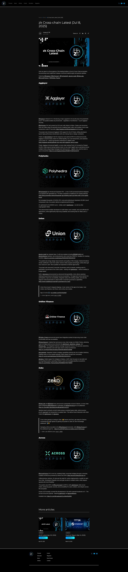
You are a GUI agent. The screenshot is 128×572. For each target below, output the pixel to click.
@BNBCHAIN (77, 254)
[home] (4, 3)
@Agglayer (47, 76)
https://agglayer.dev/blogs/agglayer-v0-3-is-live (69, 129)
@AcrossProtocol (43, 78)
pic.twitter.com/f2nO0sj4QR (58, 292)
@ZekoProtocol (70, 405)
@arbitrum (72, 344)
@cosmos (46, 274)
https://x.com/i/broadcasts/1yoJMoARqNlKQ (59, 496)
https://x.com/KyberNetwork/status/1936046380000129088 (55, 349)
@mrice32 (62, 493)
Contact (48, 560)
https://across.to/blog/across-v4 (76, 475)
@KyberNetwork (43, 342)
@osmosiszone (43, 256)
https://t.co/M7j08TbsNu (61, 429)
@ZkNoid (50, 403)
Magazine (37, 3)
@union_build (72, 76)
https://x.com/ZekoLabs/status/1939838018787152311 (54, 407)
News (15, 3)
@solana (56, 414)
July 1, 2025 (59, 431)
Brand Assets (50, 558)
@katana (41, 359)
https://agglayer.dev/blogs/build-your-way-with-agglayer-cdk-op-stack (58, 142)
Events (25, 3)
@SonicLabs (42, 346)
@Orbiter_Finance (55, 78)
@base (78, 344)
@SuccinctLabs (57, 485)
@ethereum (70, 205)
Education (31, 3)
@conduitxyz (48, 137)
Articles (20, 3)
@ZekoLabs (80, 76)
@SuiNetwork (52, 405)
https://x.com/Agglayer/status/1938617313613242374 (64, 151)
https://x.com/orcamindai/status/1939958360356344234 (55, 356)
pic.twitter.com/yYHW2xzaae (76, 429)
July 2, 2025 (57, 295)
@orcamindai (42, 352)
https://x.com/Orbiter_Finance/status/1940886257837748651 (55, 363)
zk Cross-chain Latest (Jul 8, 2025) (55, 17)
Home (40, 17)
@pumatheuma (72, 493)
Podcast (10, 3)
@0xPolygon (55, 76)
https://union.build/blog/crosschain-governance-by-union (54, 281)
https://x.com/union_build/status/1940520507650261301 (59, 258)
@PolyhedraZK (63, 76)
